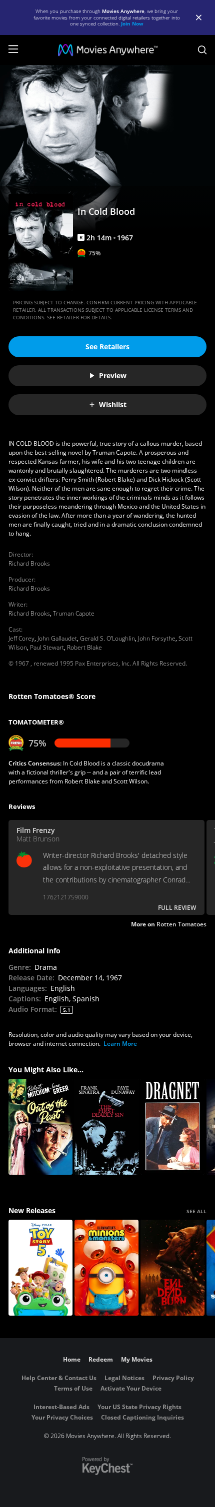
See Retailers (108, 346)
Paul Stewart (47, 647)
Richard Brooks (29, 563)
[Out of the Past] (40, 1127)
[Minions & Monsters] (106, 1268)
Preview (112, 375)
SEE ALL (196, 1211)
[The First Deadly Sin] (106, 1127)
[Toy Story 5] (40, 1268)
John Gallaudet (57, 638)
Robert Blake (84, 647)
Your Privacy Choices (62, 1417)
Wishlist (112, 404)
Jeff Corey (21, 638)
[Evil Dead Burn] (172, 1268)
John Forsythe (157, 638)
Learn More (120, 1043)
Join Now (132, 23)
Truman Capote (73, 613)
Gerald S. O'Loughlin (107, 638)
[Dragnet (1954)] (172, 1127)
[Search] (202, 49)
